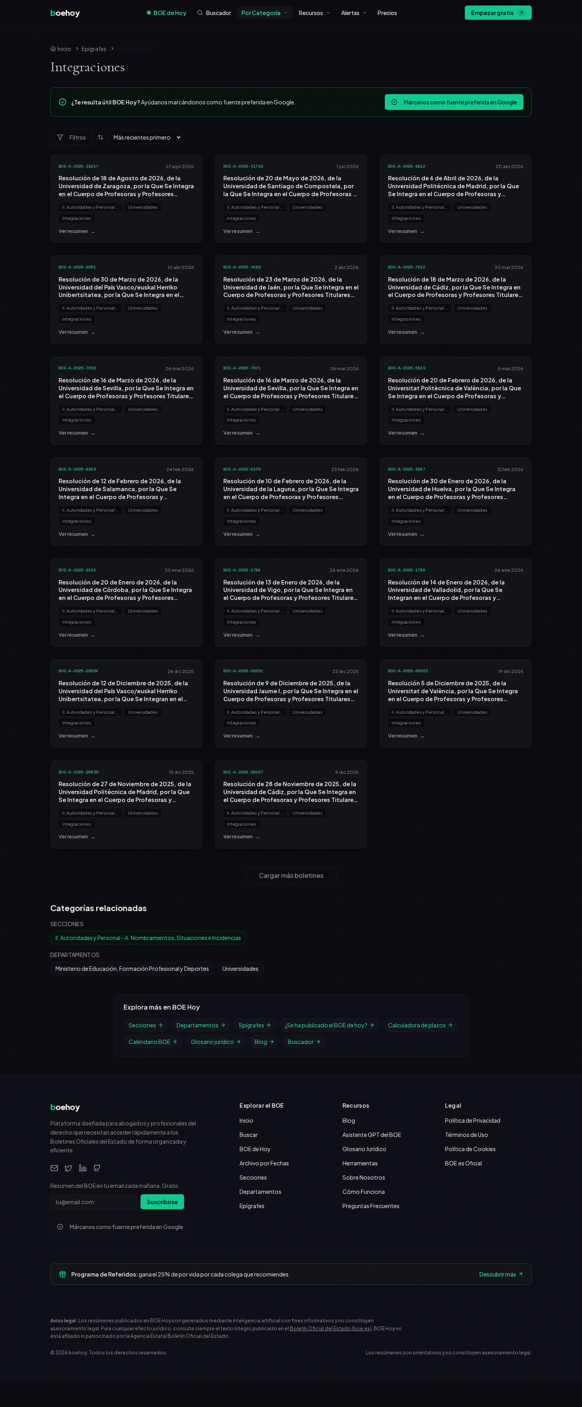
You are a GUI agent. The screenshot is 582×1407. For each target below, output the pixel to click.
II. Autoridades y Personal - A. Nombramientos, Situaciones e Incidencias (92, 207)
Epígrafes (94, 48)
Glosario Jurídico (364, 1148)
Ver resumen (77, 231)
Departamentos (198, 1025)
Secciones (142, 1025)
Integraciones (76, 218)
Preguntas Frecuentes (370, 1205)
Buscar (249, 1134)
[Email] (54, 1168)
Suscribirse (162, 1201)
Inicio (246, 1120)
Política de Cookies (470, 1148)
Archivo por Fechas (264, 1163)
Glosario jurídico (212, 1041)
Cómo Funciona (363, 1191)
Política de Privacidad (472, 1120)
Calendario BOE (149, 1041)
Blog (261, 1041)
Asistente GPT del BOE (371, 1134)
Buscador (301, 1041)
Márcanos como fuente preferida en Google (460, 102)
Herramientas (360, 1163)
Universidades (143, 207)
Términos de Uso (466, 1134)
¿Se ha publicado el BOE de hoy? (326, 1025)
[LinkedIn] (83, 1168)
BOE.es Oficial (463, 1163)
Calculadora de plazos (417, 1025)
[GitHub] (97, 1168)
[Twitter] (68, 1168)
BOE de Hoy (170, 12)
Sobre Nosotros (363, 1177)
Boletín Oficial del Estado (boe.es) (331, 1328)
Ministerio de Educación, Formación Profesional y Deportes (132, 968)
